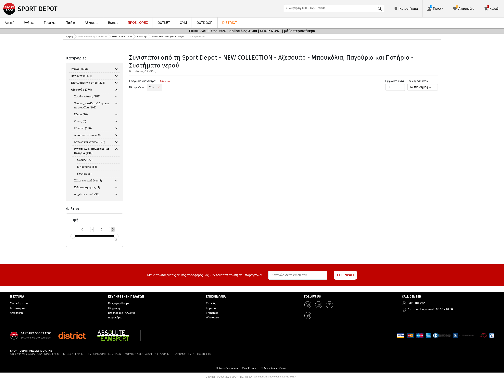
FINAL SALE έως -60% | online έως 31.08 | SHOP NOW (235, 31)
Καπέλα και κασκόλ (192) (89, 141)
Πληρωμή (114, 308)
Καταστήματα (18, 308)
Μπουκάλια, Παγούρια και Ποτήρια (168, 36)
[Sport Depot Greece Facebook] (319, 305)
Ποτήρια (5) (84, 173)
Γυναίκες (50, 22)
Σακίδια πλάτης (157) (87, 96)
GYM (183, 22)
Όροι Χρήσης (249, 368)
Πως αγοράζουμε (118, 303)
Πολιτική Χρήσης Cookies (274, 368)
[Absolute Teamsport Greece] (113, 335)
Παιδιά (70, 22)
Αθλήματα (91, 22)
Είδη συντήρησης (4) (87, 187)
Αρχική (9, 22)
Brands (113, 22)
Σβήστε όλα (165, 81)
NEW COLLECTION (122, 36)
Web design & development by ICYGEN (275, 376)
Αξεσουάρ (141, 36)
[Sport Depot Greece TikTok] (308, 316)
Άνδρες (29, 22)
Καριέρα (211, 308)
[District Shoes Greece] (72, 335)
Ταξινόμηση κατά (417, 80)
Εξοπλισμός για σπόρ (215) (88, 82)
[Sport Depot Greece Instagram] (308, 305)
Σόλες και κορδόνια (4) (88, 180)
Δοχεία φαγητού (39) (86, 194)
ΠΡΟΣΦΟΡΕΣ (138, 22)
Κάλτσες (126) (83, 128)
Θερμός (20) (85, 159)
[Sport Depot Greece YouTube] (330, 305)
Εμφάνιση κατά (394, 80)
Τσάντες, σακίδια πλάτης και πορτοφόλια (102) (91, 105)
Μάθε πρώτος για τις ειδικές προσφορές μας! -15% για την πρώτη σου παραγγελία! (204, 275)
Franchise (212, 312)
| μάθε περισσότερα (298, 31)
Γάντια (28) (81, 114)
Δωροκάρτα (115, 317)
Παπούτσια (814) (81, 75)
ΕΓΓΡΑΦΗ (345, 275)
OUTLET (164, 22)
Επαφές (211, 303)
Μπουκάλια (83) (87, 166)
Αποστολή (16, 312)
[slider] (72, 236)
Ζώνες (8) (80, 121)
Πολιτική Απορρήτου (227, 368)
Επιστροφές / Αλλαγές (121, 312)
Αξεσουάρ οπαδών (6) (88, 135)
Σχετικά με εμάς (19, 303)
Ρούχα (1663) (79, 68)
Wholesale (212, 317)
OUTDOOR (204, 22)
